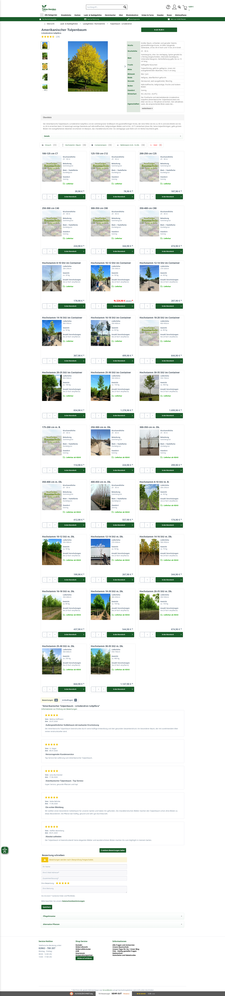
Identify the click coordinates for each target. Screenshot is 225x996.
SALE (157, 145)
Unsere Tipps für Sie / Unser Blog (125, 949)
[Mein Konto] (174, 7)
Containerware (103, 145)
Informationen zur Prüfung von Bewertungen (59, 709)
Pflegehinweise (49, 916)
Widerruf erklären (84, 958)
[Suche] (179, 7)
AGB (77, 951)
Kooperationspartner (84, 955)
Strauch (50, 145)
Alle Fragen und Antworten (123, 945)
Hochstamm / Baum (75, 145)
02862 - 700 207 (47, 948)
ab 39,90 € (160, 30)
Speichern (47, 907)
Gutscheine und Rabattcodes (124, 955)
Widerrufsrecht (82, 947)
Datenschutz (117, 953)
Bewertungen (49, 700)
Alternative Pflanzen (51, 924)
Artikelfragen (69, 700)
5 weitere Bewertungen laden (113, 850)
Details (47, 136)
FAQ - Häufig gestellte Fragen (124, 951)
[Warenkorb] (184, 7)
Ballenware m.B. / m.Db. (132, 145)
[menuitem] (168, 7)
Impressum (80, 953)
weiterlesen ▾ (147, 108)
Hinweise (126, 994)
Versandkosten (107, 990)
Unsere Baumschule (120, 947)
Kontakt (79, 945)
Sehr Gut (117, 993)
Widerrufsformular (83, 949)
